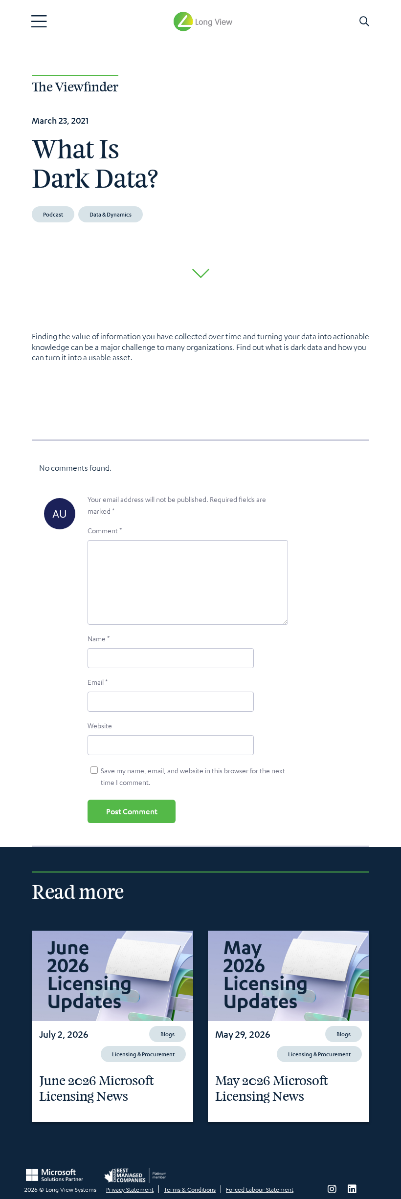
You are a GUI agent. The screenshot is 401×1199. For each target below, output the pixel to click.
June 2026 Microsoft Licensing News (96, 1089)
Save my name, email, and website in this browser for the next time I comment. (193, 776)
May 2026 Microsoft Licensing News (271, 1089)
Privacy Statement (130, 1189)
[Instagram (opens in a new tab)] (332, 1189)
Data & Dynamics (110, 214)
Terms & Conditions (190, 1189)
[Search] (364, 21)
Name (99, 638)
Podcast (53, 214)
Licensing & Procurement (143, 1054)
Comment (105, 530)
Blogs (167, 1034)
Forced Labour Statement (259, 1189)
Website (100, 725)
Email (98, 681)
